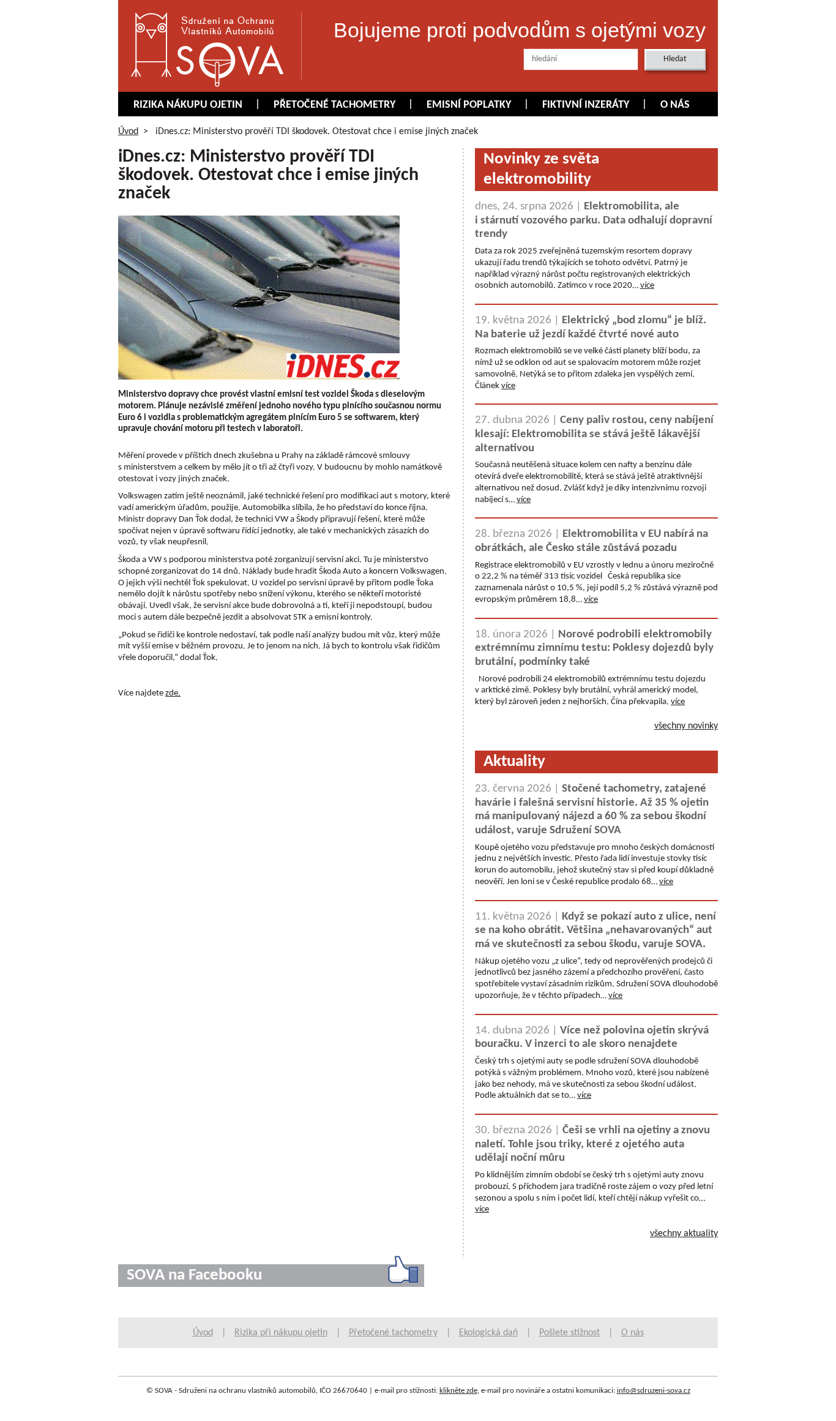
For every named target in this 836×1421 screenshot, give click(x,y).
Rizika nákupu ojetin (187, 105)
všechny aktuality (684, 1234)
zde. (173, 693)
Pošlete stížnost (569, 1333)
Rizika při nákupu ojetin (280, 1333)
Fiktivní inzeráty (585, 105)
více (647, 285)
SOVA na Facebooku (194, 1275)
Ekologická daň (488, 1333)
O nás (675, 105)
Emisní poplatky (469, 105)
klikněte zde (458, 1391)
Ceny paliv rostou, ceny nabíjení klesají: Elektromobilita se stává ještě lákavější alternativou (594, 434)
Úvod (128, 132)
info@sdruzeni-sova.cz (653, 1391)
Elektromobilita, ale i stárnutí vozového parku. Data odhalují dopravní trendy (593, 220)
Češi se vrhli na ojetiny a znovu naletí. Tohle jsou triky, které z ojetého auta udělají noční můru (592, 1144)
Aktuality (514, 762)
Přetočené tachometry (334, 105)
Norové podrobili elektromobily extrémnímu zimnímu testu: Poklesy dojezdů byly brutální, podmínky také (594, 648)
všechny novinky (686, 726)
